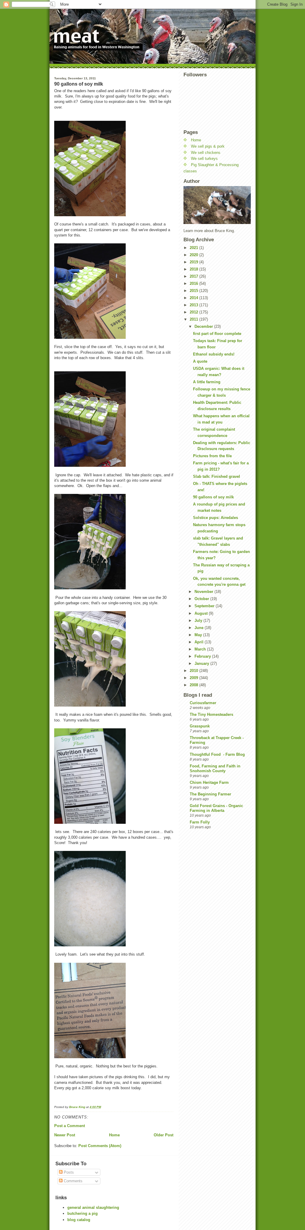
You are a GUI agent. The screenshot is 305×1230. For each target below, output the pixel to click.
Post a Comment (69, 1126)
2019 (194, 262)
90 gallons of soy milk (213, 497)
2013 (194, 305)
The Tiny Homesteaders (211, 714)
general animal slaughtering (93, 1207)
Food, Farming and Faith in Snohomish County (215, 768)
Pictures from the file (212, 456)
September (205, 606)
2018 (194, 269)
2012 (194, 312)
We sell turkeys (204, 158)
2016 (194, 283)
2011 (194, 319)
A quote (200, 361)
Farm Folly (200, 822)
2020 (194, 255)
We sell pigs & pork (208, 146)
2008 (194, 685)
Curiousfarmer (203, 703)
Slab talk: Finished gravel (216, 476)
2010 (194, 670)
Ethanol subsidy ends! (213, 354)
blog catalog (78, 1219)
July (198, 620)
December (204, 326)
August (201, 613)
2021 (194, 247)
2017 (194, 276)
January (202, 663)
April (199, 642)
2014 (194, 298)
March (200, 649)
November (204, 591)
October (202, 599)
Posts (68, 1172)
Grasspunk (200, 726)
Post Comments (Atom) (99, 1146)
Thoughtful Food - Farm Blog (217, 754)
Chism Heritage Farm (209, 782)
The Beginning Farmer (210, 794)
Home (114, 1135)
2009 (194, 678)
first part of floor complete (217, 333)
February (203, 656)
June (199, 627)
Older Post (163, 1135)
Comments (73, 1181)
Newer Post (64, 1135)
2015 (194, 290)
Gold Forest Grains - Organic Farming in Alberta (216, 808)
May (198, 635)
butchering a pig (82, 1213)
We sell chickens (205, 152)
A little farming (206, 382)
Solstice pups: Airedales (215, 517)
